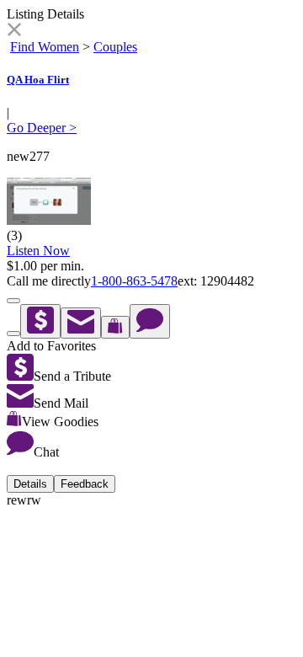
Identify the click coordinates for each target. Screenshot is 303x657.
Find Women (44, 47)
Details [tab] (30, 484)
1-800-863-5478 (134, 281)
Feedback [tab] (85, 484)
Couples (115, 47)
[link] (14, 31)
